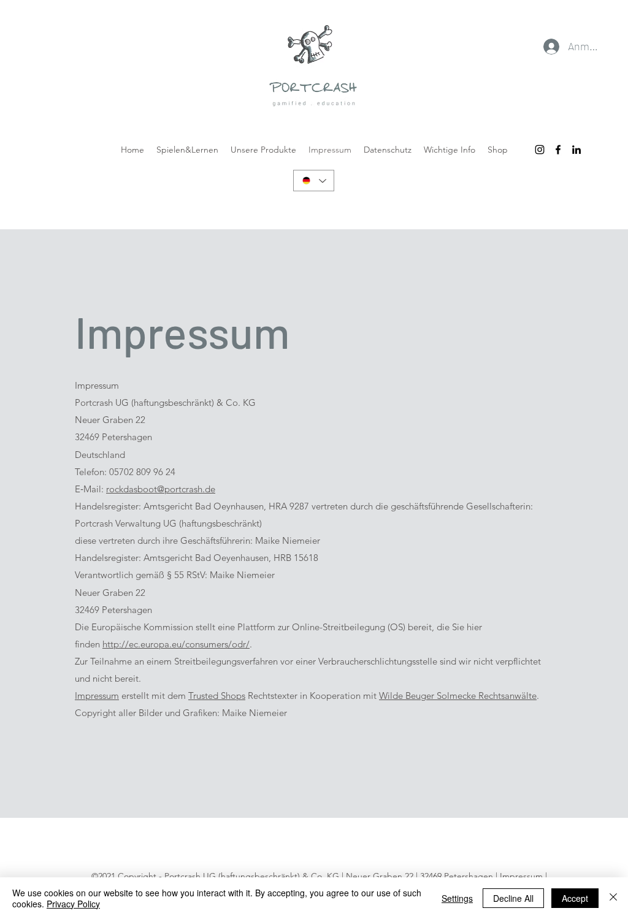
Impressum (97, 695)
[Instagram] (540, 149)
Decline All (513, 898)
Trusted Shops (216, 695)
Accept (575, 898)
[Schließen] (613, 898)
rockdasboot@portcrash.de (160, 489)
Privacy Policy (73, 904)
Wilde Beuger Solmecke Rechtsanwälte (458, 695)
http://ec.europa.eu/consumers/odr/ (176, 644)
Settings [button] (457, 898)
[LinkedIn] (576, 149)
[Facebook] (558, 149)
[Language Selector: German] (313, 180)
